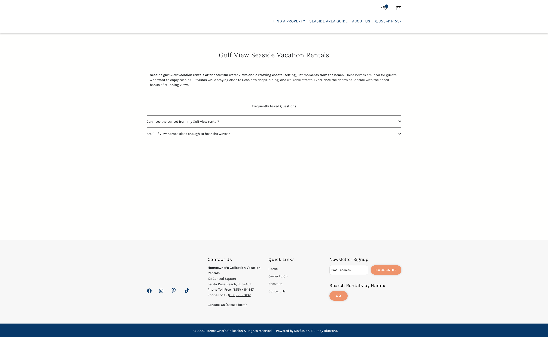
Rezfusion (302, 331)
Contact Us (277, 291)
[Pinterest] (173, 290)
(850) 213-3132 (239, 295)
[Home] (179, 17)
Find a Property (289, 21)
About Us (361, 21)
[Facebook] (149, 293)
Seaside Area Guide (328, 21)
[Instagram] (161, 293)
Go (338, 296)
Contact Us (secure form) (227, 305)
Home (273, 269)
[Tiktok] (186, 290)
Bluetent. (331, 331)
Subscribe (386, 270)
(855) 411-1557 (243, 289)
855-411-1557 (389, 21)
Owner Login (278, 276)
